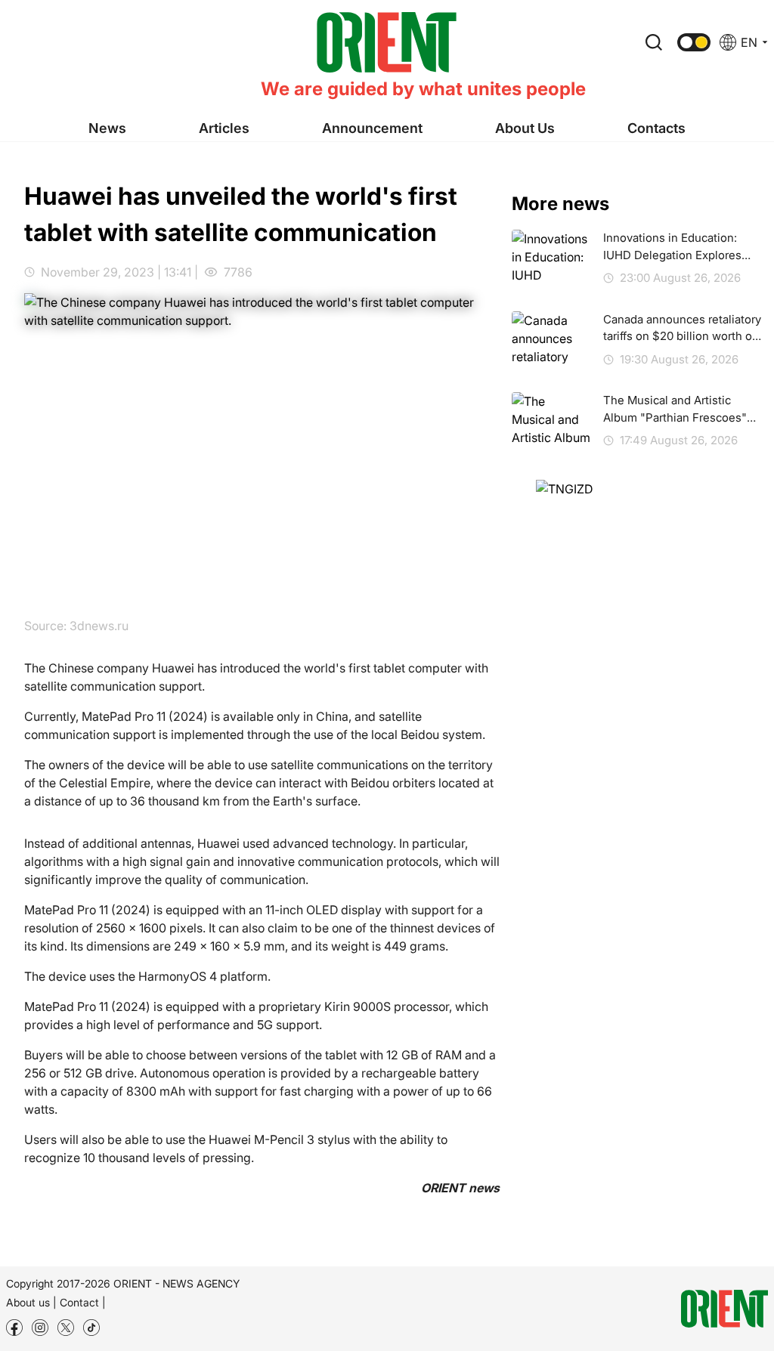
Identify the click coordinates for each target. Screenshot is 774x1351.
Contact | (83, 1302)
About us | (31, 1302)
